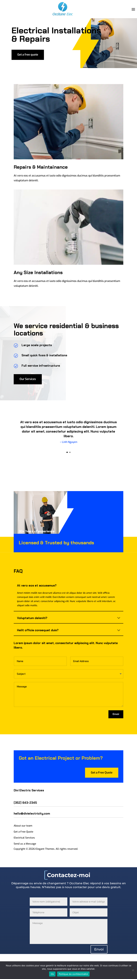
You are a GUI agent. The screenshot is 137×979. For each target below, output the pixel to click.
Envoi (116, 714)
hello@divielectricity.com (32, 814)
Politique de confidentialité (73, 974)
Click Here (68, 452)
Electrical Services (24, 837)
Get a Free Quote (101, 772)
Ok (52, 974)
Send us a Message (25, 843)
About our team (23, 825)
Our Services (28, 379)
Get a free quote (27, 55)
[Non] (132, 970)
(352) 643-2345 (25, 803)
